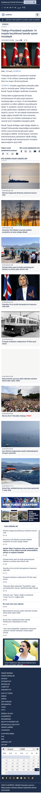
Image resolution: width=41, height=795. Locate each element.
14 (28, 763)
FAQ (2, 736)
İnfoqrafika (6, 704)
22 (33, 766)
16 (38, 763)
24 (6, 769)
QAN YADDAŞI (6, 702)
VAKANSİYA (5, 730)
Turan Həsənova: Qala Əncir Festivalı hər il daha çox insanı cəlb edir (20, 664)
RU (5, 7)
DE (10, 7)
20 (23, 766)
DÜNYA (5, 24)
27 (23, 769)
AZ (2, 7)
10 (6, 763)
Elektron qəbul (7, 734)
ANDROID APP (6, 742)
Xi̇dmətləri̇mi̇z (7, 727)
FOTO (3, 710)
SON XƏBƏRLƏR (11, 526)
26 (17, 769)
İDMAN (3, 696)
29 (33, 769)
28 (28, 769)
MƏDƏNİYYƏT (6, 690)
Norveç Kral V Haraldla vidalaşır (16, 416)
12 (17, 763)
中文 (23, 7)
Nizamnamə (6, 719)
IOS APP (4, 745)
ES (15, 7)
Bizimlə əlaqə (7, 713)
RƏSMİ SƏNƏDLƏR (8, 676)
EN (7, 7)
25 (12, 769)
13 (23, 763)
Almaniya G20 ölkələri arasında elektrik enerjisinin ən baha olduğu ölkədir (17, 231)
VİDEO (3, 707)
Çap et (17, 40)
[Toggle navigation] (36, 14)
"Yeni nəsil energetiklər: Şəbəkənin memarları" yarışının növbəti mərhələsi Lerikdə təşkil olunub (19, 631)
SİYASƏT (4, 679)
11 (12, 763)
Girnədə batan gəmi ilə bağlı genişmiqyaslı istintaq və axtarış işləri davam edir (18, 268)
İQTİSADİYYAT (6, 681)
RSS (2, 739)
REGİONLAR (5, 684)
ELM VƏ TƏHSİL (7, 693)
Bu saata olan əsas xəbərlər (13, 604)
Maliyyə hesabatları (10, 722)
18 (12, 766)
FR (12, 7)
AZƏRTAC (17, 71)
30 (38, 769)
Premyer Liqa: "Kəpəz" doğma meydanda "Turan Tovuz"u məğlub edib (18, 596)
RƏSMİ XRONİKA (7, 673)
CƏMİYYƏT (5, 687)
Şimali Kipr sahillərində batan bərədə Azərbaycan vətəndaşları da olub (16, 621)
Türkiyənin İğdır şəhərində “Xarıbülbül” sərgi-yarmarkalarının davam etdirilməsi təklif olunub (20, 587)
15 (33, 763)
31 (6, 773)
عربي (19, 7)
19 (17, 766)
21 (28, 766)
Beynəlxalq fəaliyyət (10, 725)
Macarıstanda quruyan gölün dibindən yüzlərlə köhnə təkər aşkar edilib (19, 380)
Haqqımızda (6, 716)
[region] (21, 597)
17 (6, 766)
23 (38, 766)
